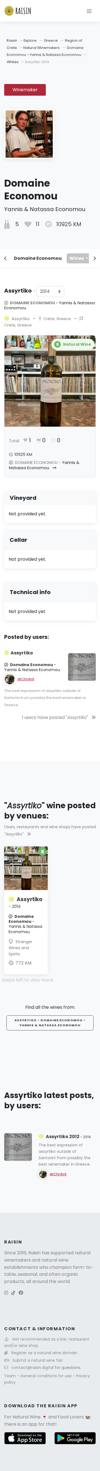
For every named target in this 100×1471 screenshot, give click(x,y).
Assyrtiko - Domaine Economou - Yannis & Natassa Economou (50, 1022)
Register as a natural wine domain (44, 1353)
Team (10, 1376)
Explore (30, 40)
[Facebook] (21, 1293)
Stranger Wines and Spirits (20, 948)
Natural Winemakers (41, 47)
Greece (51, 40)
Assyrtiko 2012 (68, 1136)
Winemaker (25, 89)
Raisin (12, 40)
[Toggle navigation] (89, 10)
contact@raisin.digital (32, 1367)
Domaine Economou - (49, 305)
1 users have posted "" (55, 717)
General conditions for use (46, 1376)
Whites (13, 62)
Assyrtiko (25, 902)
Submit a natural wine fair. (37, 1360)
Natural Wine (26, 1417)
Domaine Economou (38, 258)
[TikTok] (13, 1293)
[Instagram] (6, 1293)
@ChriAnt (26, 679)
